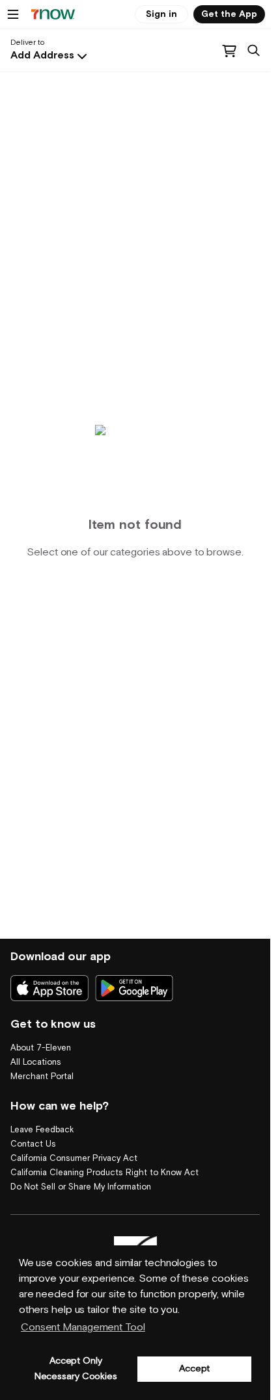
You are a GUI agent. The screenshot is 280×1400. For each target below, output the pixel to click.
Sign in (161, 14)
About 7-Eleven (40, 1048)
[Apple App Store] (49, 988)
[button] (50, 56)
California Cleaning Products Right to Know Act (104, 1172)
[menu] (13, 14)
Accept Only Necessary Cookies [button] (76, 1368)
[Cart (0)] (229, 50)
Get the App (229, 14)
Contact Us (33, 1144)
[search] (253, 50)
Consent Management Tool (83, 1327)
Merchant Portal (42, 1076)
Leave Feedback (42, 1130)
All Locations (35, 1062)
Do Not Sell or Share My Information (80, 1187)
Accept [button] (194, 1368)
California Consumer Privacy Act (73, 1158)
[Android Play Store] (134, 988)
